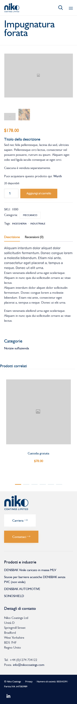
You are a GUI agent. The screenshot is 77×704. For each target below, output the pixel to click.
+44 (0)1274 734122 (23, 660)
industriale (37, 223)
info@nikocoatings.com (28, 665)
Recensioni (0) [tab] (34, 237)
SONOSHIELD (14, 596)
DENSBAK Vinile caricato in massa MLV (30, 570)
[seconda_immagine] (24, 114)
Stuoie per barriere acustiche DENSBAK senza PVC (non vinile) (34, 579)
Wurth (57, 176)
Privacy (28, 681)
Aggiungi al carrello (38, 193)
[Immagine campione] (10, 116)
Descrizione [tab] (12, 237)
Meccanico (30, 215)
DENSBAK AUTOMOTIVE (22, 589)
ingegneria (19, 223)
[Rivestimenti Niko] (11, 7)
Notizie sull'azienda (16, 348)
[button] (20, 520)
